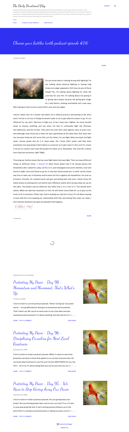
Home (15, 22)
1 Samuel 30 (42, 164)
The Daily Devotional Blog (29, 6)
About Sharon (48, 22)
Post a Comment (25, 320)
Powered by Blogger (65, 424)
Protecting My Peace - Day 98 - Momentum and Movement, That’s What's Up (44, 288)
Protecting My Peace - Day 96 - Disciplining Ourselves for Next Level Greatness (41, 338)
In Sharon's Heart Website (30, 22)
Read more (72, 320)
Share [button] (104, 65)
